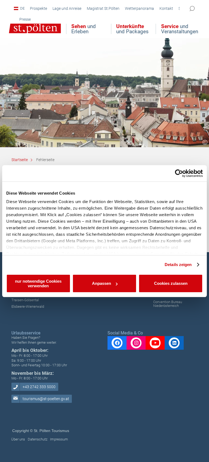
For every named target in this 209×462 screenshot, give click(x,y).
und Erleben (83, 29)
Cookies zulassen (171, 283)
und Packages (132, 29)
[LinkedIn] (174, 342)
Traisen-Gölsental (25, 300)
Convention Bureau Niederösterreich (167, 304)
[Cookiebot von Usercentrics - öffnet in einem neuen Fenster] (179, 173)
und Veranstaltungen (179, 29)
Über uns (18, 439)
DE (22, 8)
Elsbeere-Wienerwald (27, 306)
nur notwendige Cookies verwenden (38, 283)
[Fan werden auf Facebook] (117, 342)
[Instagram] (136, 342)
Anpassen (101, 283)
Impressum (59, 439)
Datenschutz (37, 439)
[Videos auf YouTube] (155, 342)
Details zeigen (178, 264)
